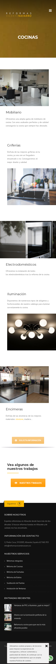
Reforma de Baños (14, 577)
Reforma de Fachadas (15, 572)
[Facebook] (19, 503)
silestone (19, 419)
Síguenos (11, 503)
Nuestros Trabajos (31, 482)
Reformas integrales (15, 561)
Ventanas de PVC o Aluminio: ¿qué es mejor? (31, 605)
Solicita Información (30, 440)
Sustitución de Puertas (16, 583)
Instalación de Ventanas (16, 588)
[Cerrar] (46, 646)
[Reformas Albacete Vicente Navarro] (18, 14)
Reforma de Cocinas (15, 566)
